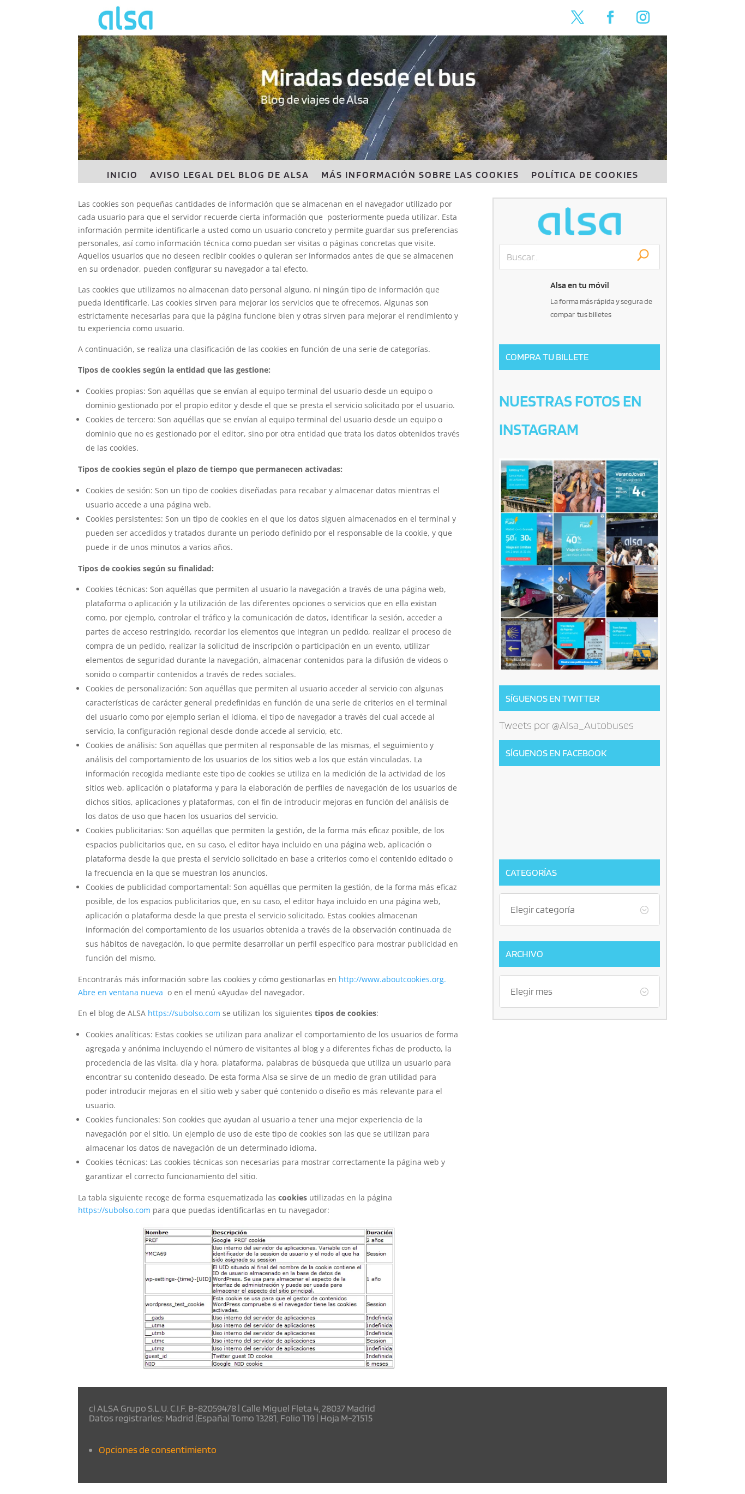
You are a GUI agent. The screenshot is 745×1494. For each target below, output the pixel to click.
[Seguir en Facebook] (610, 17)
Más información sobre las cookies (420, 175)
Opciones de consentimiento (158, 1449)
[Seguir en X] (577, 17)
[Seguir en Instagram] (643, 17)
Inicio (122, 175)
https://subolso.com (184, 1013)
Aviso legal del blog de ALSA (229, 175)
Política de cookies (585, 175)
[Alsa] (579, 221)
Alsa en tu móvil (579, 285)
